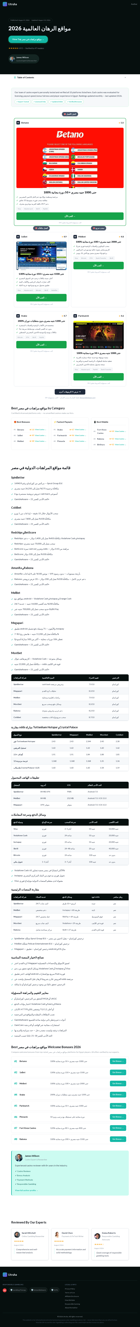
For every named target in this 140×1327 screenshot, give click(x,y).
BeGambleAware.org (87, 398)
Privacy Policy (70, 1289)
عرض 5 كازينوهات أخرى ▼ (70, 392)
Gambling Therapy (18, 1290)
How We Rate (70, 1300)
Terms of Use (70, 1293)
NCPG (54, 1290)
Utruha (10, 4)
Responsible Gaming (72, 1304)
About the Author (71, 1308)
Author (134, 4)
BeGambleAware (38, 1290)
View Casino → (40, 429)
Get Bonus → (118, 1061)
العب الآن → (70, 216)
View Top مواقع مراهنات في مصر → (28, 39)
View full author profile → (26, 1190)
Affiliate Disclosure (72, 1296)
